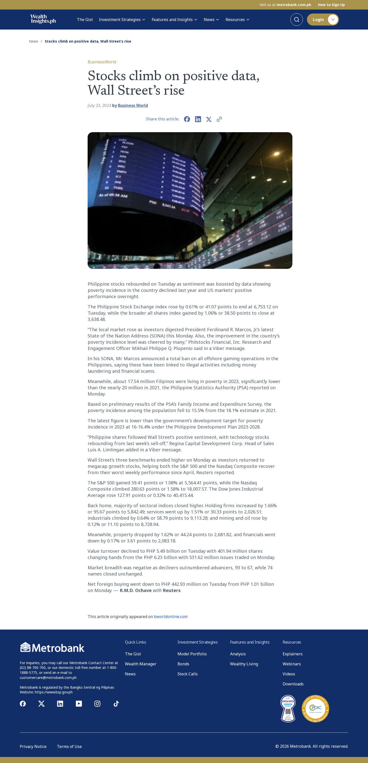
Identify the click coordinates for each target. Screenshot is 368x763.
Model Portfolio (192, 654)
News (209, 20)
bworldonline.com (171, 616)
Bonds (183, 664)
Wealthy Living (244, 664)
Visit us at (285, 5)
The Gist (85, 20)
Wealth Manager (140, 664)
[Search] (296, 19)
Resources (235, 20)
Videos (289, 674)
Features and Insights (172, 20)
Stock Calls (187, 674)
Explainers (293, 654)
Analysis (238, 654)
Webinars (292, 664)
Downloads (293, 684)
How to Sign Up (331, 5)
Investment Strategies (120, 20)
